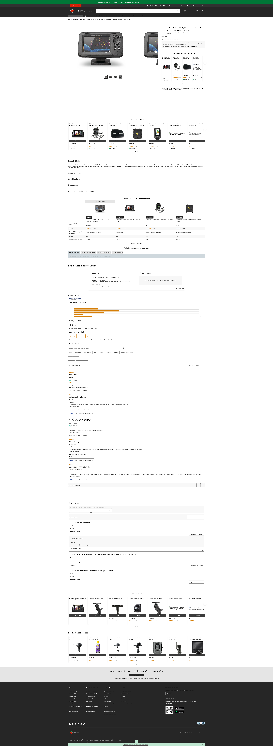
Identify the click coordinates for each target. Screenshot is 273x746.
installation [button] (101, 352)
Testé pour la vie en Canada (109, 703)
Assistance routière (90, 698)
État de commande (72, 696)
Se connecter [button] (198, 5)
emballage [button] (116, 352)
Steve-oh (72, 557)
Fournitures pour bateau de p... (95, 19)
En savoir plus (169, 703)
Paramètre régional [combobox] (81, 359)
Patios (117, 15)
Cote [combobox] (70, 359)
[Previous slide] (69, 2)
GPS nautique (108, 19)
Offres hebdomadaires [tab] (74, 252)
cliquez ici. (178, 89)
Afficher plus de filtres (73, 356)
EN (202, 5)
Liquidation (110, 15)
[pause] (73, 2)
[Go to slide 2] (110, 77)
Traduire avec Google (74, 406)
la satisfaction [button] (78, 352)
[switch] (71, 224)
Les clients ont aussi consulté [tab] (88, 252)
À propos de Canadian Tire (109, 691)
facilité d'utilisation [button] (87, 352)
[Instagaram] (75, 724)
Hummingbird (72, 444)
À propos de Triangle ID (108, 693)
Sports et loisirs (77, 19)
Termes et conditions (125, 693)
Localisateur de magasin (73, 691)
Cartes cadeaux (89, 701)
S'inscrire (169, 693)
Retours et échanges (73, 701)
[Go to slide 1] (106, 77)
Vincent (71, 377)
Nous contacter (72, 709)
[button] (178, 11)
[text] (166, 77)
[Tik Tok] (84, 724)
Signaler (85, 390)
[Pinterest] (81, 724)
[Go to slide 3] (115, 77)
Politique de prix (124, 701)
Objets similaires (189, 32)
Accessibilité (123, 698)
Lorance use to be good (75, 469)
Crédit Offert (151, 5)
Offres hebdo (99, 15)
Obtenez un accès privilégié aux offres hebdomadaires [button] (136, 744)
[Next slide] (204, 2)
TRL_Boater (72, 400)
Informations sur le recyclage (109, 711)
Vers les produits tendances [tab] (104, 252)
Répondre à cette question (196, 534)
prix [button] (95, 352)
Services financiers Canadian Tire (92, 691)
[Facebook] (70, 724)
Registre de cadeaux (90, 703)
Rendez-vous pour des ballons (92, 706)
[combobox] (197, 365)
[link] (167, 33)
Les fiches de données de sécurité (75, 706)
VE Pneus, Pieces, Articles (91, 696)
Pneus (123, 15)
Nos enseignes (106, 696)
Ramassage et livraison (73, 698)
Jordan (71, 573)
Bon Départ (106, 706)
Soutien (166, 5)
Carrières (105, 698)
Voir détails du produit (179, 32)
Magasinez (137, 2)
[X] (73, 724)
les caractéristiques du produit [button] (127, 352)
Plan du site (123, 696)
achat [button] (70, 352)
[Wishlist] (197, 11)
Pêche (84, 19)
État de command (189, 10)
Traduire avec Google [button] (75, 531)
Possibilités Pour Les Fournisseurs (110, 714)
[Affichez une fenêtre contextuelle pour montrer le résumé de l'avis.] (99, 660)
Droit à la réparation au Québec (127, 703)
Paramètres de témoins (73, 711)
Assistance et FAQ (72, 693)
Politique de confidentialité (126, 691)
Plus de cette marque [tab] (118, 252)
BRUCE (73, 540)
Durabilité (105, 709)
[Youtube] (78, 724)
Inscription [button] (159, 5)
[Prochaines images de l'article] (155, 51)
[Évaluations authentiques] (75, 299)
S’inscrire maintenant (153, 678)
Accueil (70, 19)
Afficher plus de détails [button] (136, 243)
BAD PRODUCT (73, 423)
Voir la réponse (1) (199, 550)
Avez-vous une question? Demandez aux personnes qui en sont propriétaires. (87, 507)
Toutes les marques (107, 701)
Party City (142, 15)
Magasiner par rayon (76, 15)
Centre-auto (150, 15)
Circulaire (89, 15)
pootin (71, 525)
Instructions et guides (90, 711)
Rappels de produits (72, 703)
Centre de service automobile (92, 693)
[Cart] (202, 11)
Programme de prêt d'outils (91, 709)
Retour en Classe (132, 15)
